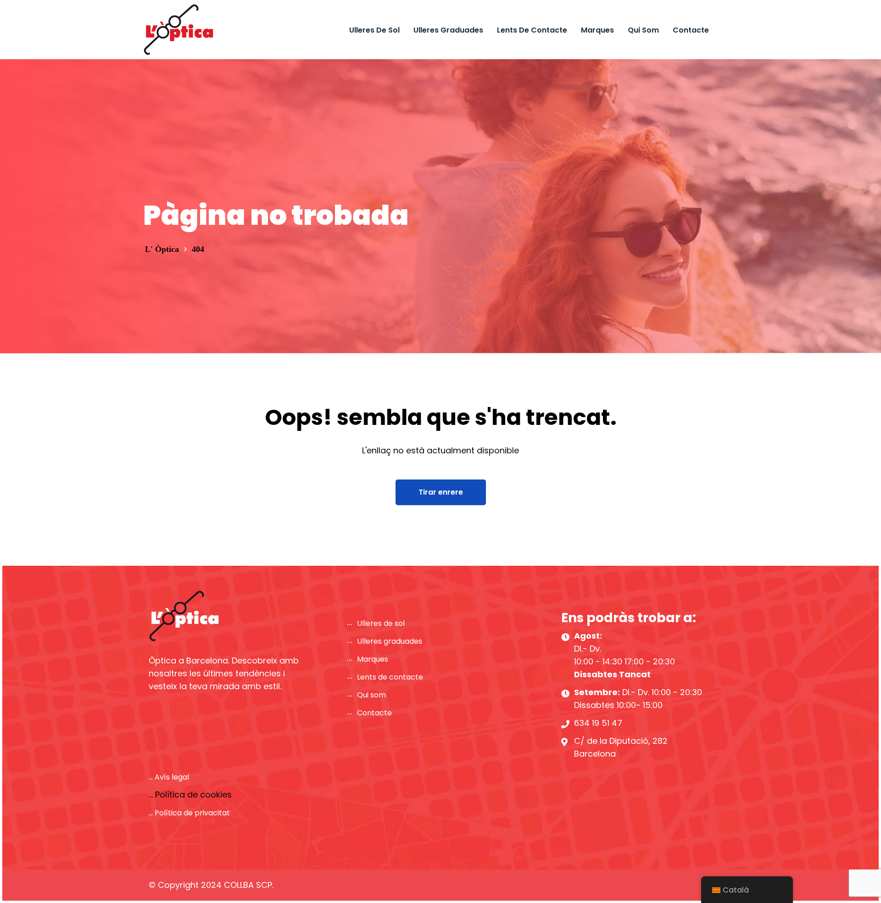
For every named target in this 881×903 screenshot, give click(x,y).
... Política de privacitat (189, 813)
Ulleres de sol (374, 30)
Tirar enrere (440, 492)
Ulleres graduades (448, 30)
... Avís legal (169, 777)
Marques (597, 30)
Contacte (691, 30)
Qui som (643, 30)
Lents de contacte (532, 30)
